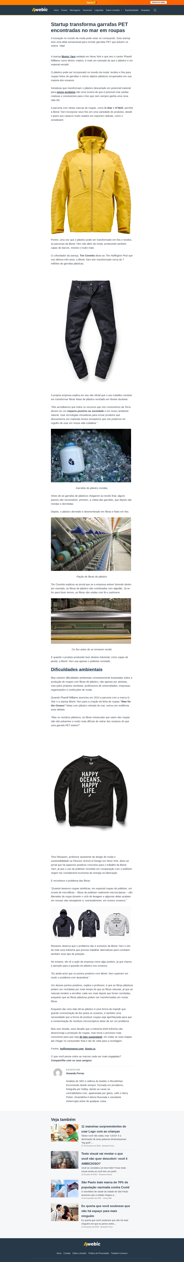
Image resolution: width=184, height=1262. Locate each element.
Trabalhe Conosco (119, 1253)
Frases (64, 10)
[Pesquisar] (154, 10)
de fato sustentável (90, 1037)
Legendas (99, 10)
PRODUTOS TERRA (158, 2)
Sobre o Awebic (113, 10)
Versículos (87, 10)
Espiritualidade (131, 10)
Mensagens (75, 10)
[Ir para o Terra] (92, 2)
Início (56, 10)
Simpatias (145, 10)
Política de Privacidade (98, 1253)
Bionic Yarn (68, 56)
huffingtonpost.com (72, 1048)
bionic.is (90, 1048)
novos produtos (66, 92)
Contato (66, 1253)
